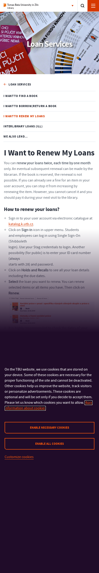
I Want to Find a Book (20, 96)
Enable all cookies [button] (49, 444)
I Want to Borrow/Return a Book (30, 106)
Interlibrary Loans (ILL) (22, 126)
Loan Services (20, 84)
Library (22, 6)
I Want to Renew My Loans (24, 116)
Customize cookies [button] (19, 457)
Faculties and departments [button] (73, 6)
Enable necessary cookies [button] (49, 428)
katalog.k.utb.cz (21, 224)
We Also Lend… (15, 136)
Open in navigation (93, 6)
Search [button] (82, 6)
